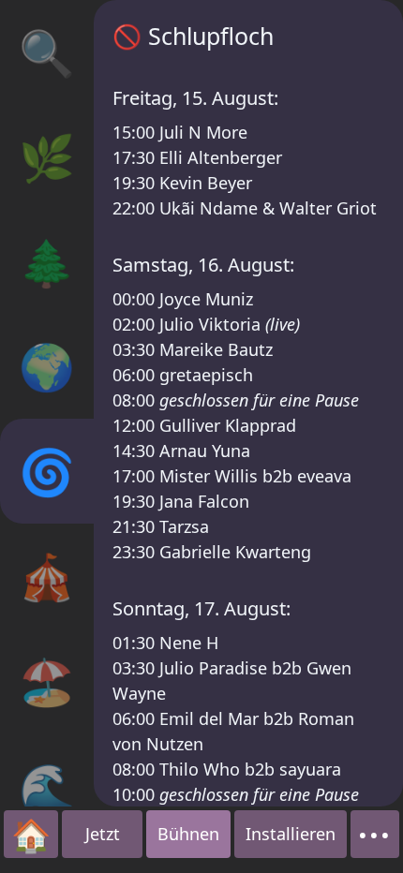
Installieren (291, 833)
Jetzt (102, 833)
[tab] (47, 52)
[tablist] (47, 403)
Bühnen (188, 833)
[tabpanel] (248, 403)
